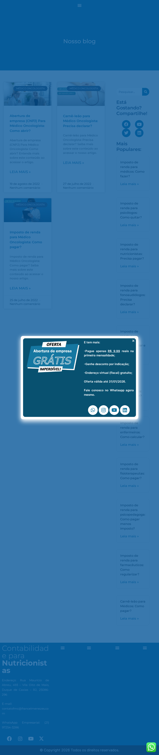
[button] (133, 340)
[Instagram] (103, 410)
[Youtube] (114, 410)
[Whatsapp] (93, 410)
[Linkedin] (125, 410)
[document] (79, 377)
